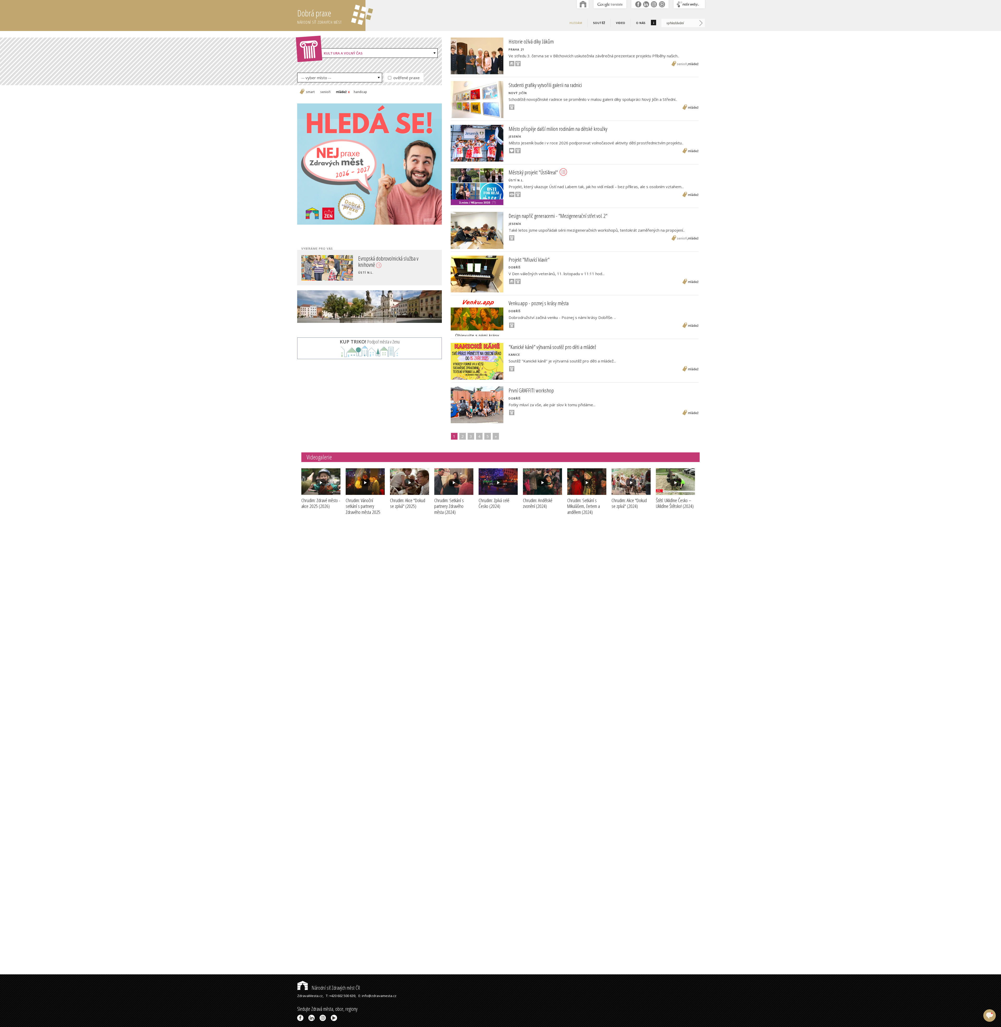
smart (310, 92)
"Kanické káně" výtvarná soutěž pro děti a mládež (552, 346)
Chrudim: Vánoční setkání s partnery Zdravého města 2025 (363, 509)
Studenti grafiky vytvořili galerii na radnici (545, 85)
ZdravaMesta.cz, (310, 995)
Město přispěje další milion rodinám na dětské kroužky (558, 128)
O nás (641, 23)
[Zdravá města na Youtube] (335, 1018)
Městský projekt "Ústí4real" (533, 172)
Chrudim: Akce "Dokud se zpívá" (407, 503)
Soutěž (599, 23)
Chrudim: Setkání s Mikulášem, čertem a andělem (583, 506)
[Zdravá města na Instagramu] (324, 1018)
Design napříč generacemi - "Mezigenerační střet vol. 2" (558, 215)
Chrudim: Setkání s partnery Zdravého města (449, 506)
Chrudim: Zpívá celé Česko (494, 503)
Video (620, 23)
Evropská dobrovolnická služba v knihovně (390, 261)
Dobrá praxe (319, 16)
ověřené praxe (406, 77)
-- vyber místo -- (316, 77)
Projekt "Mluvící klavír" (529, 259)
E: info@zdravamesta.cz (377, 995)
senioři (325, 92)
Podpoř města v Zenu (370, 342)
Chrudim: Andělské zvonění (537, 503)
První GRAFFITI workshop (531, 390)
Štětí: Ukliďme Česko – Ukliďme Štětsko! (675, 503)
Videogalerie (319, 457)
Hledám (576, 23)
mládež (341, 92)
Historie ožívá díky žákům (531, 41)
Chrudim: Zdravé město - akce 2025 (320, 503)
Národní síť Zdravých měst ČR (335, 987)
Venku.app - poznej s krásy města (539, 303)
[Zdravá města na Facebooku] (301, 1018)
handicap (360, 92)
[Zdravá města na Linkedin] (312, 1018)
